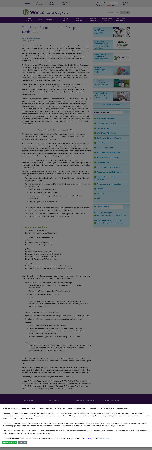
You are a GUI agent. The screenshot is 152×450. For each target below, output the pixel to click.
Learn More (22, 443)
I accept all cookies (9, 443)
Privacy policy (90, 438)
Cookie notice (104, 438)
